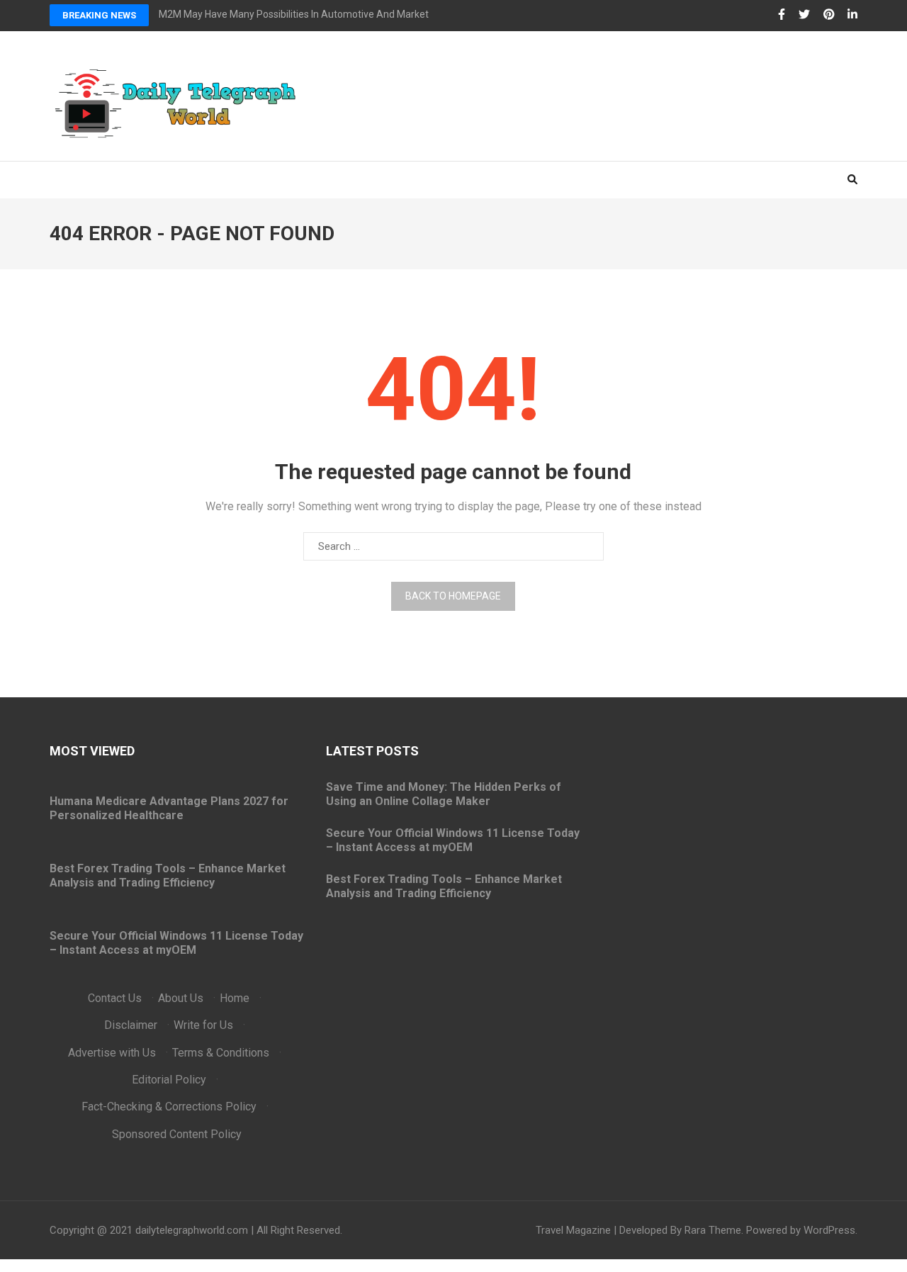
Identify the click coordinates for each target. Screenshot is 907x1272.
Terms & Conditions (220, 1052)
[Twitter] (804, 15)
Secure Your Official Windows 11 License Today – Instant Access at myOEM (176, 943)
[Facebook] (781, 15)
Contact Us (115, 998)
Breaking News (99, 15)
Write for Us (203, 1025)
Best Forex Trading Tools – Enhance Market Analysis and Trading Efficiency (168, 875)
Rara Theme (713, 1230)
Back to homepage (453, 596)
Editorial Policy (169, 1079)
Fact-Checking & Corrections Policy (169, 1106)
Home (234, 998)
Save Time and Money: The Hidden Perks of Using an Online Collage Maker (443, 794)
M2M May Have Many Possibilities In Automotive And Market (294, 14)
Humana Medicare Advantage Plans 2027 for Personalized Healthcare (169, 808)
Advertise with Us (112, 1052)
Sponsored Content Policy (177, 1134)
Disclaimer (130, 1025)
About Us (180, 998)
